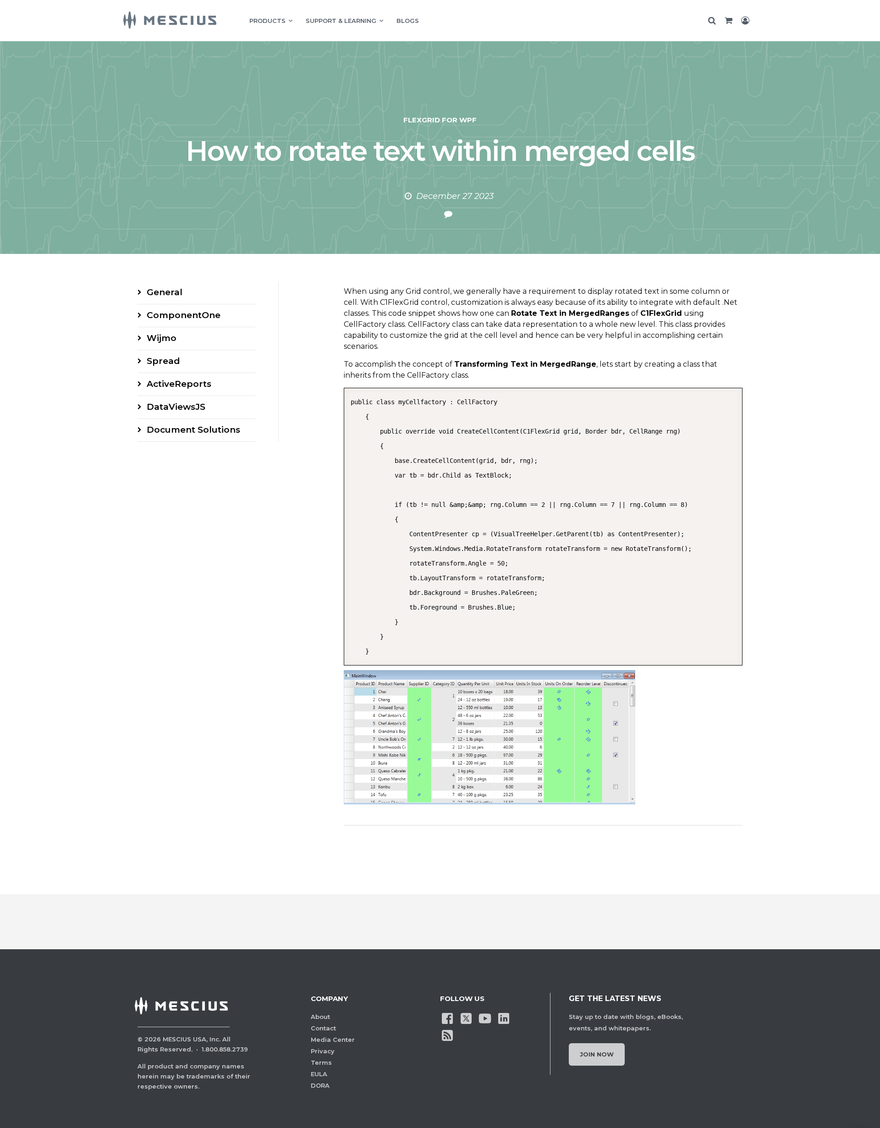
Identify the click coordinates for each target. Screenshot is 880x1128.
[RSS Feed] (447, 1034)
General (164, 292)
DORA (320, 1085)
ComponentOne (183, 315)
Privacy (323, 1051)
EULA (319, 1074)
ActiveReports (179, 384)
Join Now (597, 1054)
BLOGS (407, 20)
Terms (321, 1062)
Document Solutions (193, 429)
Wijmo (161, 338)
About (320, 1016)
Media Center (333, 1039)
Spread (163, 361)
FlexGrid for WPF (440, 120)
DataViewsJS (176, 407)
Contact (323, 1028)
